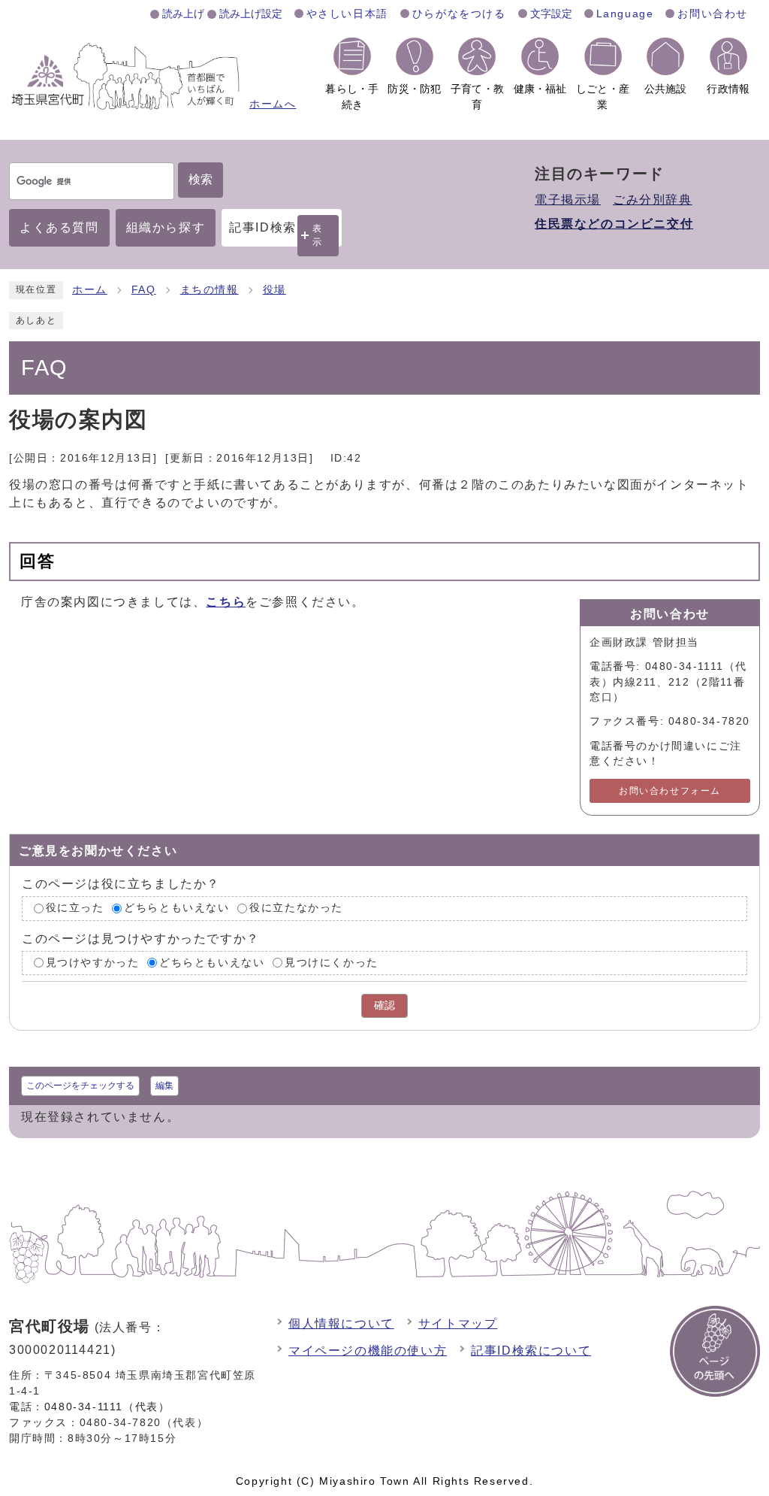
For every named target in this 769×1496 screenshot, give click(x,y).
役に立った (75, 907)
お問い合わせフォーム (670, 790)
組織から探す (166, 227)
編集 (164, 1085)
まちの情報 (209, 289)
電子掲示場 (568, 199)
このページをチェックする (80, 1085)
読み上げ (183, 14)
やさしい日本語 (347, 14)
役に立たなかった (296, 907)
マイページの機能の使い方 (367, 1350)
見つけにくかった (331, 962)
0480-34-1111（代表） (107, 1407)
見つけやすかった (93, 962)
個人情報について (341, 1323)
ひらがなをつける (459, 14)
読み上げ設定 (250, 14)
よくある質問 (59, 227)
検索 (200, 179)
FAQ (143, 289)
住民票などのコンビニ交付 (614, 223)
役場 (274, 289)
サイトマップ (458, 1323)
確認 (384, 1005)
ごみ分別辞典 (652, 199)
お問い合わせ (712, 14)
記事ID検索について (531, 1350)
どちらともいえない (176, 907)
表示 (317, 235)
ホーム (89, 289)
